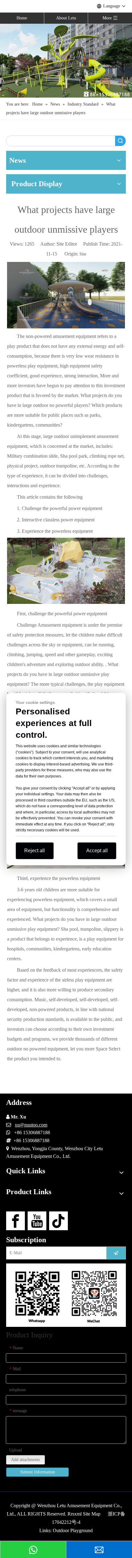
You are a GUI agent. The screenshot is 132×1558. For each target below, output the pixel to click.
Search (120, 141)
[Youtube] (37, 1220)
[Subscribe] (116, 1253)
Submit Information (37, 1472)
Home (22, 18)
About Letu (66, 18)
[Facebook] (15, 1220)
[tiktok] (58, 1220)
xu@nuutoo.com (31, 1124)
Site (83, 254)
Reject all (34, 850)
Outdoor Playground (73, 1530)
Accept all (97, 850)
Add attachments (25, 1459)
